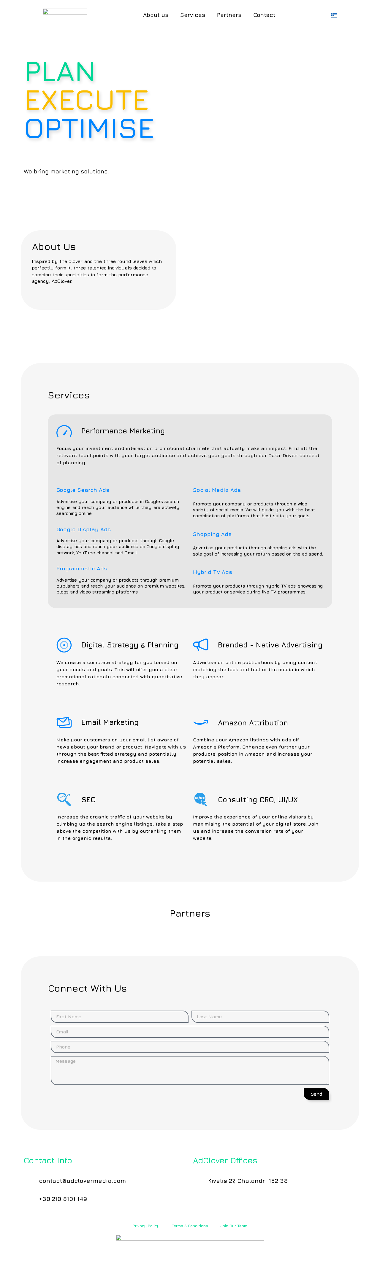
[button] (99, 275)
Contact (264, 14)
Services (192, 14)
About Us (54, 246)
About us (155, 14)
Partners (229, 14)
